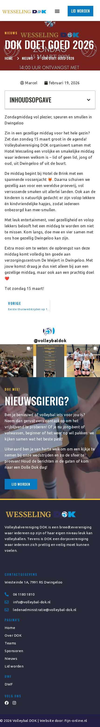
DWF (9, 684)
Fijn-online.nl (75, 721)
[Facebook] (7, 703)
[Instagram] (14, 703)
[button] (57, 11)
